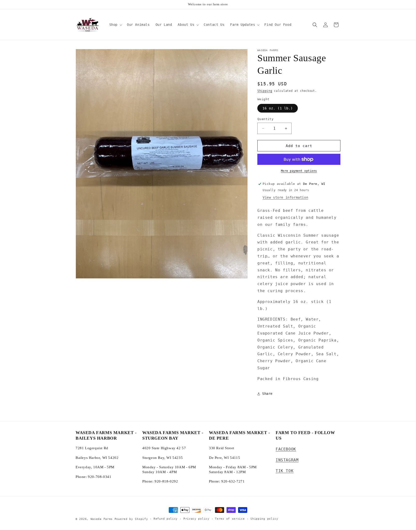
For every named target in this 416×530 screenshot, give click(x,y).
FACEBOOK (286, 449)
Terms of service (230, 518)
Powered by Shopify (131, 519)
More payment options (299, 171)
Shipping (264, 91)
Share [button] (267, 394)
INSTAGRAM (287, 460)
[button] (115, 25)
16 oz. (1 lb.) (277, 108)
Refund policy (166, 518)
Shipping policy (264, 518)
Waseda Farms (102, 519)
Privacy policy (196, 518)
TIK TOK (284, 471)
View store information (285, 197)
